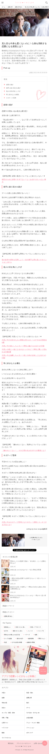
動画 (3, 732)
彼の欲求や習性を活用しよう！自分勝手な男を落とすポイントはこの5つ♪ (24, 261)
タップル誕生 (8, 638)
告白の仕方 (20, 638)
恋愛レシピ (24, 2)
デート (28, 707)
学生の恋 (4, 702)
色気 (36, 634)
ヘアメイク (5, 727)
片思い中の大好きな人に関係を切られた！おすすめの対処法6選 (24, 341)
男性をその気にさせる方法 (12, 634)
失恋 (5, 642)
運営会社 (11, 743)
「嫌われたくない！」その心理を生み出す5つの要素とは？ (24, 450)
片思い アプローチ (35, 627)
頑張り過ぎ (9, 84)
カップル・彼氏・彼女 (8, 712)
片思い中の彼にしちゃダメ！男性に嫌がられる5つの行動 (23, 346)
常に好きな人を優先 (12, 94)
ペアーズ (27, 634)
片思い (4, 692)
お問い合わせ (38, 743)
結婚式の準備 (31, 642)
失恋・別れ (29, 692)
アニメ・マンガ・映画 (32, 722)
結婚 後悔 (31, 638)
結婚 (3, 697)
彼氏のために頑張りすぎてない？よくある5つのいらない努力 (24, 180)
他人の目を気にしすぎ (13, 91)
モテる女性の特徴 (17, 642)
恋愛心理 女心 (8, 616)
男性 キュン (41, 638)
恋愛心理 (29, 697)
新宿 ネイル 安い (18, 631)
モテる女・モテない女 (32, 712)
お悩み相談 (29, 717)
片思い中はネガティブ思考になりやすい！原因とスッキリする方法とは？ (24, 523)
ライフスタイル (6, 737)
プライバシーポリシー (24, 743)
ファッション (30, 727)
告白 (27, 702)
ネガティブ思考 (11, 98)
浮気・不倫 (5, 717)
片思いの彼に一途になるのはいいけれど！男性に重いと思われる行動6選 (24, 350)
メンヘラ (30, 631)
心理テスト (5, 722)
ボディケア (29, 732)
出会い (4, 707)
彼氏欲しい (7, 627)
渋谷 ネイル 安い (20, 627)
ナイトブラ (40, 631)
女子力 (6, 631)
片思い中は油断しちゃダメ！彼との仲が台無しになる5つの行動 (24, 356)
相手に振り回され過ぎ (13, 88)
